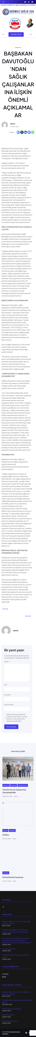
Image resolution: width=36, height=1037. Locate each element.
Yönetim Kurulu (22, 785)
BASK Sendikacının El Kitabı (11, 1009)
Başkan (5, 830)
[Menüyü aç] (3, 2)
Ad (5, 685)
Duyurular (6, 785)
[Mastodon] (29, 132)
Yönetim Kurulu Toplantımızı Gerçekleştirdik (14, 791)
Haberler (18, 47)
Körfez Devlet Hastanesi (12, 877)
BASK (4, 977)
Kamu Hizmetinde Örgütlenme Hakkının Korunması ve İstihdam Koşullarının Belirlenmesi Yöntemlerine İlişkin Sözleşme (16, 940)
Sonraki (28, 616)
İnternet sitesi (8, 705)
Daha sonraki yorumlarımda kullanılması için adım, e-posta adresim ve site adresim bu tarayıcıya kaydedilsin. (16, 717)
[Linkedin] (25, 132)
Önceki (5, 609)
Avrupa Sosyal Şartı (8, 949)
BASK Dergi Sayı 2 (8, 1015)
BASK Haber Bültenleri (9, 1021)
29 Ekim (5, 835)
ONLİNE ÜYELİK (16, 34)
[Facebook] (18, 132)
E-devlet (5, 974)
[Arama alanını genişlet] (31, 34)
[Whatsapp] (32, 132)
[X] (22, 132)
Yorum (7, 661)
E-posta (7, 695)
